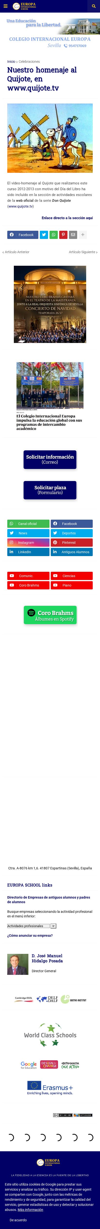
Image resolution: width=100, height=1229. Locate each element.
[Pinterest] (63, 235)
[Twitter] (44, 235)
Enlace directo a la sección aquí (67, 218)
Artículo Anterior (17, 252)
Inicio (11, 61)
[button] (5, 6)
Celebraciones (29, 61)
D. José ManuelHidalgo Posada (47, 959)
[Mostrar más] (83, 235)
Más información (30, 1210)
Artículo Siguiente (82, 252)
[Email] (73, 235)
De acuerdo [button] (18, 1220)
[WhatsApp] (54, 235)
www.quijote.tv (20, 206)
